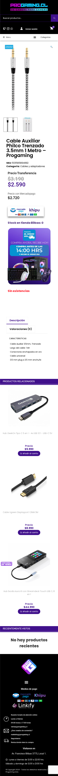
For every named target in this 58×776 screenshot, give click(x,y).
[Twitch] (4, 28)
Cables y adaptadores (32, 166)
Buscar (54, 18)
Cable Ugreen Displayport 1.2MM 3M (20, 512)
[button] (35, 37)
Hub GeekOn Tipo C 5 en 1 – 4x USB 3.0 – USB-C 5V (27, 433)
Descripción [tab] (17, 320)
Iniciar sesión (31, 29)
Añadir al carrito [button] (30, 453)
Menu (8, 37)
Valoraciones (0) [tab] (21, 329)
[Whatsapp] (11, 28)
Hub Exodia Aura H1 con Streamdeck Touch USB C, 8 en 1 (29, 593)
